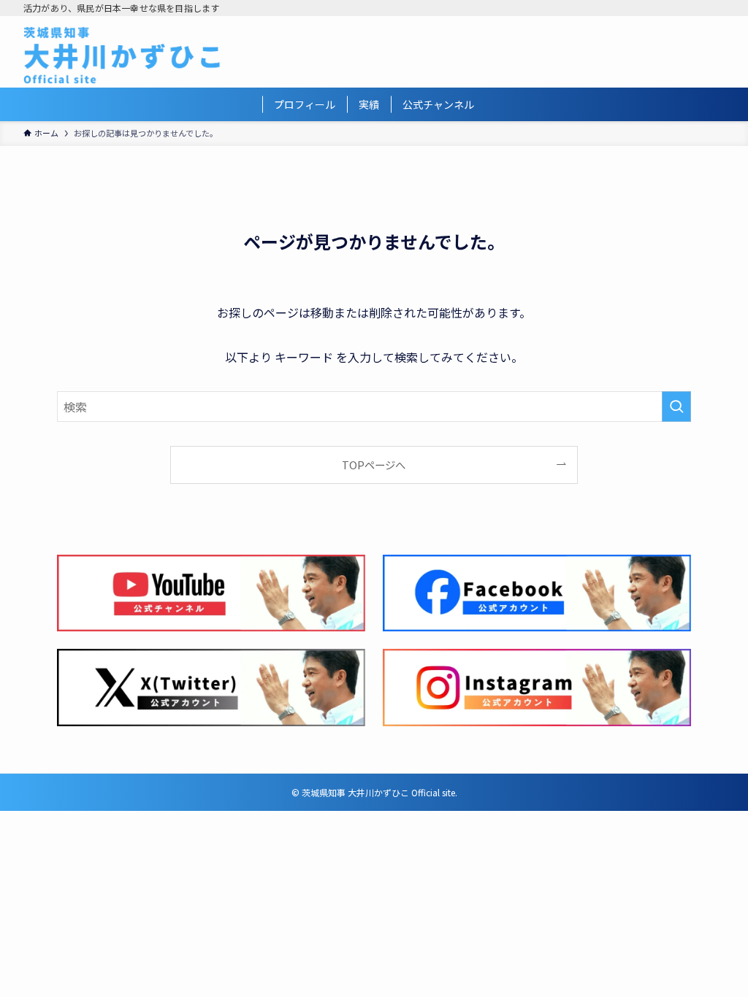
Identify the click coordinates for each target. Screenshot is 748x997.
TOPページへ (373, 464)
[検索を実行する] (676, 406)
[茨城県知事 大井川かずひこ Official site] (122, 55)
